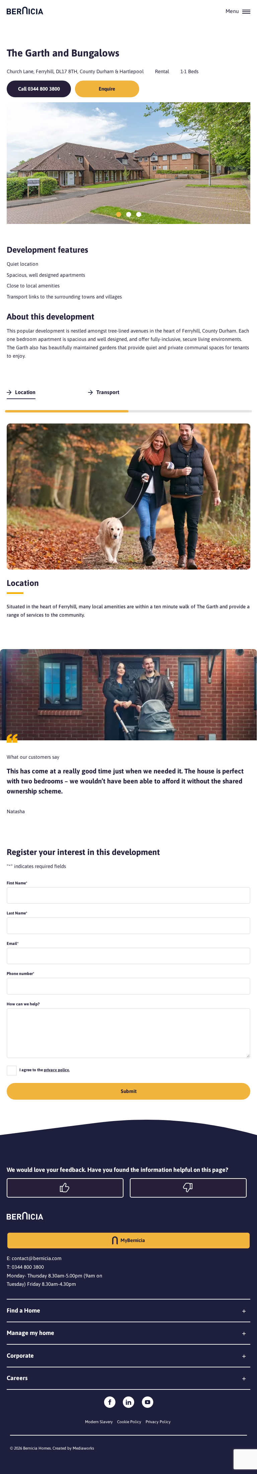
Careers (17, 1377)
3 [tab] (138, 214)
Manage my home (30, 1332)
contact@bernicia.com (37, 1258)
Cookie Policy (129, 1422)
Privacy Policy (158, 1422)
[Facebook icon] (109, 1402)
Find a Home (23, 1310)
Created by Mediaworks (73, 1448)
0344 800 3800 (28, 1267)
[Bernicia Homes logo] (25, 10)
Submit (129, 1091)
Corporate (20, 1355)
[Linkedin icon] (128, 1402)
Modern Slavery (99, 1422)
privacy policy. (57, 1070)
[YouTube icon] (147, 1402)
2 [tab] (128, 214)
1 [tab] (118, 214)
